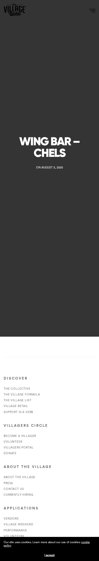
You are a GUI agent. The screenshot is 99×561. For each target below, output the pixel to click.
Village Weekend (18, 524)
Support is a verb (18, 412)
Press (8, 483)
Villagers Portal (18, 447)
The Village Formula (22, 394)
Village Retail (16, 406)
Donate (10, 453)
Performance (15, 530)
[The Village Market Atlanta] (15, 10)
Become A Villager (20, 436)
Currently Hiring (18, 494)
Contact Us (14, 489)
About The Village (19, 477)
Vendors (11, 518)
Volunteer (13, 441)
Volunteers (14, 536)
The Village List (17, 400)
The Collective (17, 388)
